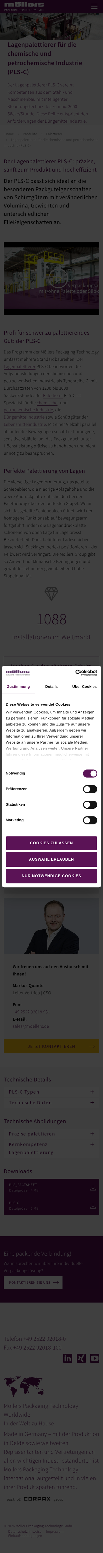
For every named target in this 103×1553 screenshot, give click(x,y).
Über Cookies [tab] (84, 687)
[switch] (90, 789)
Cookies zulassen (51, 843)
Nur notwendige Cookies (51, 876)
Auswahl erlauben (51, 859)
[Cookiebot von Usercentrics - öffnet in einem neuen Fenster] (75, 672)
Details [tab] (51, 687)
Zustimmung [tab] (18, 687)
